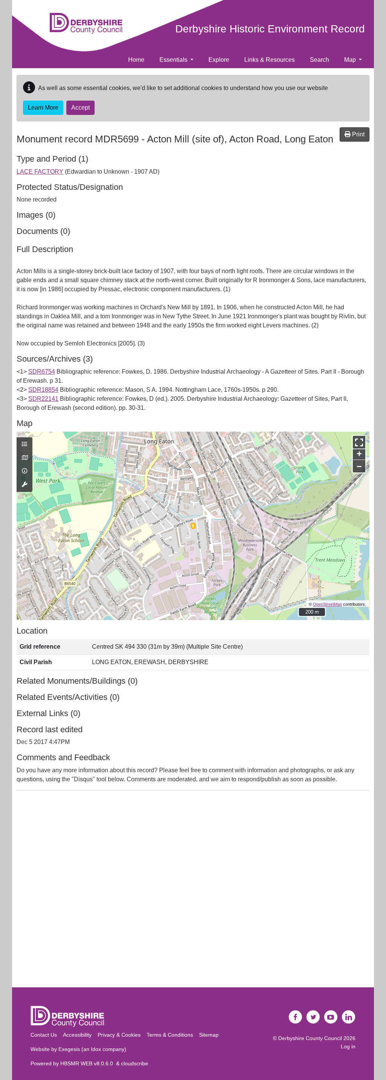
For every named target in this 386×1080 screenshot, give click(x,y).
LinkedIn (348, 1017)
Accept (80, 107)
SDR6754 (41, 371)
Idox (96, 1049)
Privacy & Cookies (119, 1035)
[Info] (24, 471)
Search (319, 60)
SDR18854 (43, 389)
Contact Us (44, 1035)
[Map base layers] (24, 458)
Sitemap (209, 1035)
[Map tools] (24, 485)
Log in (348, 1046)
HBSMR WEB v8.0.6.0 (88, 1063)
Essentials (174, 60)
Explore (218, 60)
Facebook (295, 1017)
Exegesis (69, 1049)
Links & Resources (269, 60)
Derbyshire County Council (310, 1038)
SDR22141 (43, 399)
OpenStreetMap (327, 604)
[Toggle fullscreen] (359, 442)
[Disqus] (193, 890)
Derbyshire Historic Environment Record (270, 29)
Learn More (43, 107)
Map (350, 60)
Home (136, 60)
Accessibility (77, 1035)
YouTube (331, 1017)
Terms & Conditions (170, 1035)
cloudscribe (134, 1063)
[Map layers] (24, 444)
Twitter (313, 1017)
